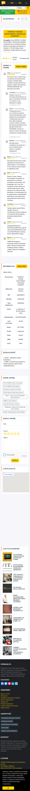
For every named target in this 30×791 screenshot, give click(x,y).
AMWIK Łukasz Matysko (10, 400)
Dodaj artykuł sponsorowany (22, 12)
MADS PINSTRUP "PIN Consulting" (11, 768)
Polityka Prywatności (7, 704)
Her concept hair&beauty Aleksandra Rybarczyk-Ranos (18, 578)
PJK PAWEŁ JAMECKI (7, 766)
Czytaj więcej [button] (7, 783)
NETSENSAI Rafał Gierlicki (19, 588)
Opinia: (5, 437)
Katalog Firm (4, 702)
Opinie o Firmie (5, 694)
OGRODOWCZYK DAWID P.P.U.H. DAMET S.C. (18, 619)
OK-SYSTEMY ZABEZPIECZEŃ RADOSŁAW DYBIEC (18, 557)
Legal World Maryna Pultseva (11, 404)
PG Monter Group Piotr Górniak (12, 389)
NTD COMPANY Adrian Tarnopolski (13, 383)
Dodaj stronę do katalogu (8, 12)
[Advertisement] (15, 25)
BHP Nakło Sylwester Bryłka (17, 640)
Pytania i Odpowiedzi (7, 700)
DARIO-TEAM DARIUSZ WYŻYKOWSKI (14, 412)
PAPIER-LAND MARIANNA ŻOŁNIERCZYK (18, 609)
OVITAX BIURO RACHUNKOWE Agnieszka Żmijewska (18, 567)
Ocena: (5, 431)
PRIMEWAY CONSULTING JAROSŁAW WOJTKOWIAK (15, 408)
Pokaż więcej (7, 52)
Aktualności (4, 696)
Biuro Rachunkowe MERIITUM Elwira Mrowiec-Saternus (19, 598)
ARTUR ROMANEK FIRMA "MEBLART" (19, 629)
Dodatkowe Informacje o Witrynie (10, 698)
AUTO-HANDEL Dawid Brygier (11, 386)
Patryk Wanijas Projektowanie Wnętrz (13, 392)
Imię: (4, 424)
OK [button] (8, 788)
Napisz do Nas (5, 707)
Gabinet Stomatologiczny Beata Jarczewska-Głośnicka (20, 651)
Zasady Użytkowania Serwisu (9, 705)
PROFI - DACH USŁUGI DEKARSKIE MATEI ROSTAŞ (15, 396)
